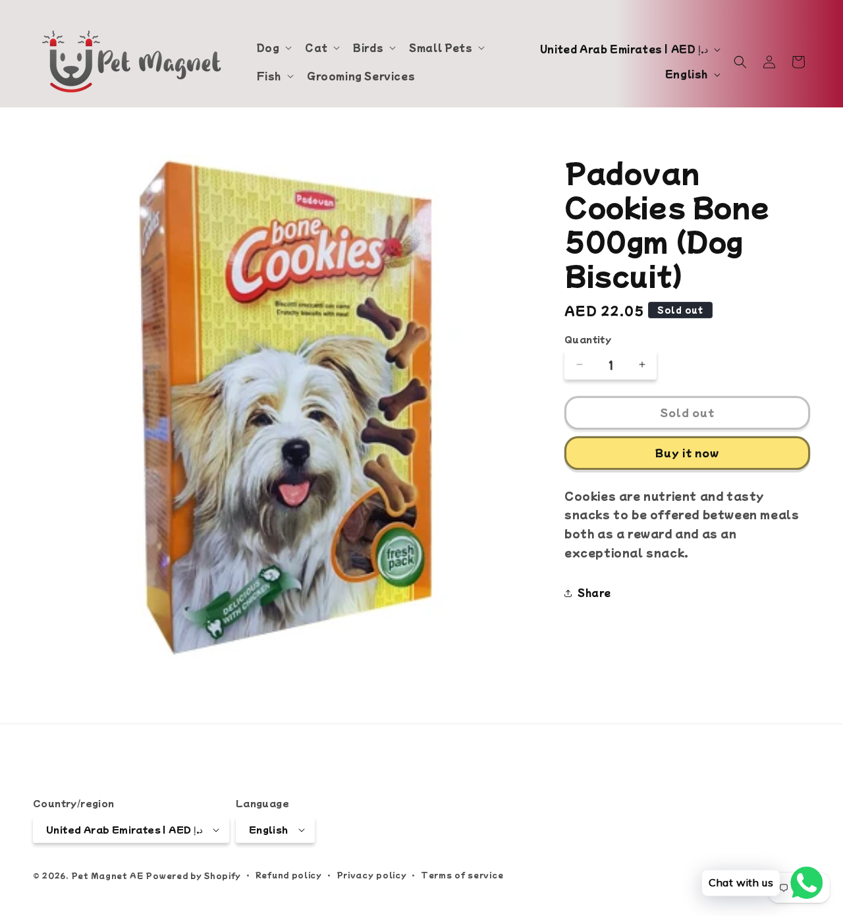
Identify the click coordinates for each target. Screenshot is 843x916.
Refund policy (289, 874)
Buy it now (687, 452)
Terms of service (462, 874)
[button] (273, 47)
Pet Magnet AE (107, 875)
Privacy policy (372, 874)
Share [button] (594, 592)
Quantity (587, 339)
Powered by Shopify (193, 875)
